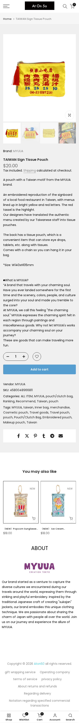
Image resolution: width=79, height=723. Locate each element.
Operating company (55, 672)
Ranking (9, 401)
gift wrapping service (20, 672)
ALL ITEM (27, 396)
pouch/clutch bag (59, 396)
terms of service (25, 679)
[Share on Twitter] (27, 436)
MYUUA (17, 151)
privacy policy (52, 679)
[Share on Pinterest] (35, 436)
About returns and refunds (37, 686)
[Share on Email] (61, 436)
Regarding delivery (37, 693)
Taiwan (42, 401)
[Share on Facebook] (18, 436)
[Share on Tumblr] (44, 436)
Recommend (25, 401)
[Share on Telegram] (52, 436)
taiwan (28, 407)
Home (7, 19)
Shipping (29, 170)
